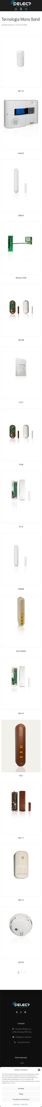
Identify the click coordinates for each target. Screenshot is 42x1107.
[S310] (21, 497)
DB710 (21, 713)
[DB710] (21, 684)
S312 (21, 402)
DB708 (21, 340)
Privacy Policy (24, 1104)
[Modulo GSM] (21, 248)
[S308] (21, 435)
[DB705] (21, 932)
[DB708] (21, 310)
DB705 (21, 962)
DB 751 (21, 91)
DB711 (21, 837)
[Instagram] (21, 1012)
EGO (21, 775)
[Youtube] (25, 1012)
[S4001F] (21, 123)
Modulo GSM (21, 277)
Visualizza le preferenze (21, 1099)
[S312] (21, 372)
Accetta (21, 1088)
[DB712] (21, 870)
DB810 (21, 215)
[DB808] (21, 559)
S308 (21, 464)
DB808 (21, 588)
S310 (21, 526)
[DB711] (21, 808)
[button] (39, 1070)
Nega (21, 1094)
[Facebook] (16, 1012)
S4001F (21, 153)
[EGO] (21, 746)
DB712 (21, 900)
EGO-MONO (21, 651)
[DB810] (21, 186)
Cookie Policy (16, 1104)
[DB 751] (21, 61)
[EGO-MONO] (21, 621)
